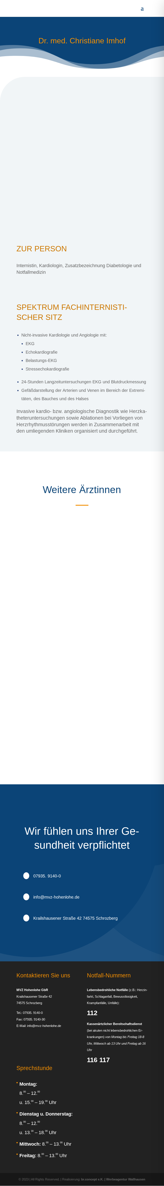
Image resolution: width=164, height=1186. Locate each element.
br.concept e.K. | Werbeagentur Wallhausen (113, 1179)
